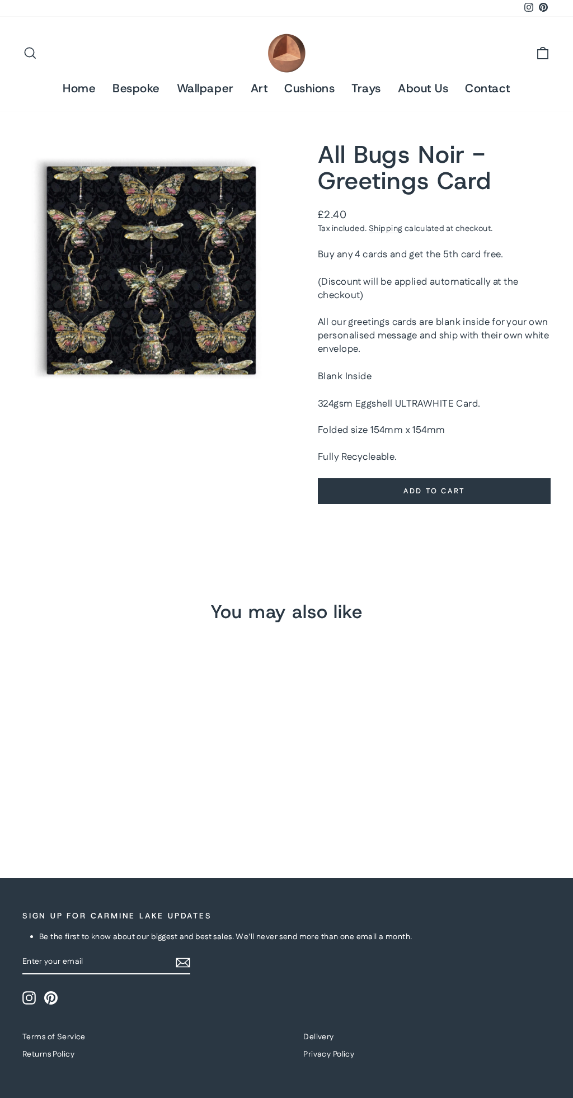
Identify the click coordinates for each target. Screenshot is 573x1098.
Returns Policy (48, 1054)
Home (79, 88)
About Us (423, 88)
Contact (487, 88)
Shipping (385, 228)
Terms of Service (54, 1037)
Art (259, 88)
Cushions (309, 88)
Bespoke (136, 88)
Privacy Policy (328, 1054)
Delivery (318, 1037)
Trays (366, 88)
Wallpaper (205, 88)
